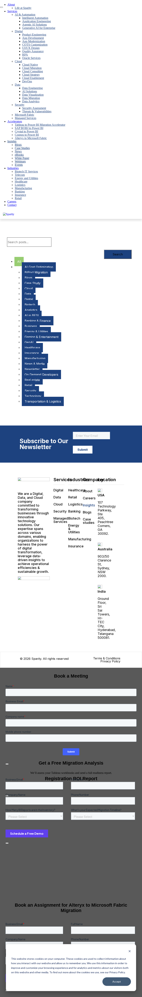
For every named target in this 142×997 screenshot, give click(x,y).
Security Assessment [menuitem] (34, 108)
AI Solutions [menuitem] (29, 91)
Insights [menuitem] (11, 141)
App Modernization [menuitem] (33, 41)
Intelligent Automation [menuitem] (35, 17)
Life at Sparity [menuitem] (23, 7)
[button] (39, 267)
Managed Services (60, 520)
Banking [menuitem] (20, 191)
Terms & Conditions (106, 658)
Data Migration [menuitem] (31, 98)
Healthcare (76, 490)
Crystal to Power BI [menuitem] (26, 131)
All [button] (19, 261)
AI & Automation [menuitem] (25, 14)
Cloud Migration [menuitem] (32, 68)
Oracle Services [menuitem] (31, 58)
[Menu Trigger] (1, 7)
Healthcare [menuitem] (21, 181)
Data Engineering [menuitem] (32, 88)
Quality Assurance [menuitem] (33, 51)
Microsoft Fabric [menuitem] (24, 114)
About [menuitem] (11, 4)
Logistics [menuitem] (20, 184)
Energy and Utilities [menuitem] (26, 178)
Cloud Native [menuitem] (30, 64)
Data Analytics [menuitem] (30, 101)
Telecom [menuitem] (20, 174)
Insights (89, 505)
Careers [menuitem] (11, 201)
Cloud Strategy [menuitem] (31, 74)
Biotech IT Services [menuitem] (26, 171)
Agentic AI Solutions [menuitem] (34, 24)
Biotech (74, 518)
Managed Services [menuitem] (25, 118)
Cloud (57, 504)
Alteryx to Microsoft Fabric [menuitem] (31, 138)
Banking (74, 511)
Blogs (87, 512)
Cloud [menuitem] (18, 61)
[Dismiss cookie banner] (129, 951)
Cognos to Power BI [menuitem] (27, 134)
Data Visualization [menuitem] (33, 94)
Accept (116, 981)
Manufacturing (79, 539)
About (87, 491)
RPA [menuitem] (25, 54)
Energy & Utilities (74, 528)
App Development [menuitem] (33, 38)
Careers (89, 498)
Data (57, 497)
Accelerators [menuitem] (14, 121)
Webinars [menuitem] (20, 161)
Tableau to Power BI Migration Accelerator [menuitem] (40, 124)
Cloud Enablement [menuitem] (33, 78)
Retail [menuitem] (18, 198)
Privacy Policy (110, 661)
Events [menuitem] (19, 164)
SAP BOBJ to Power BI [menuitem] (29, 128)
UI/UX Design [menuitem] (31, 48)
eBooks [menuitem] (19, 154)
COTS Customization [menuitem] (35, 44)
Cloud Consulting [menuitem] (32, 71)
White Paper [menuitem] (22, 158)
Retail (72, 497)
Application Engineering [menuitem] (36, 21)
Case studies (88, 521)
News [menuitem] (18, 151)
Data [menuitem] (17, 84)
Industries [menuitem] (13, 168)
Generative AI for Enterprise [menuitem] (38, 27)
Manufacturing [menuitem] (23, 188)
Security (60, 511)
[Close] (7, 843)
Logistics (75, 504)
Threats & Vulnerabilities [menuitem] (36, 111)
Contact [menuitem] (11, 204)
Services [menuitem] (12, 11)
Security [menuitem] (19, 104)
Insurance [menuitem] (20, 194)
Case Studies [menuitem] (22, 148)
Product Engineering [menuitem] (34, 34)
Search (118, 254)
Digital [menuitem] (19, 31)
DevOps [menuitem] (27, 81)
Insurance (76, 546)
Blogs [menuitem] (18, 144)
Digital (58, 490)
